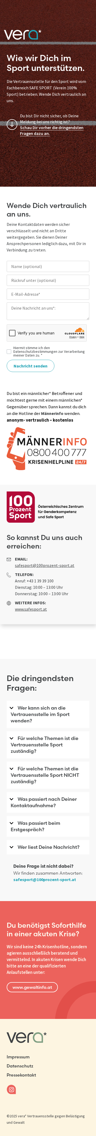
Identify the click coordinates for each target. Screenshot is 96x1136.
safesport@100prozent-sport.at (44, 879)
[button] (48, 716)
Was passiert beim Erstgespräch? (35, 826)
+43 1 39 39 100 (40, 580)
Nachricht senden (30, 366)
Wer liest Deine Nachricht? (48, 847)
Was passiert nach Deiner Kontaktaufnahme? (44, 802)
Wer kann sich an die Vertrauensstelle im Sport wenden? (40, 714)
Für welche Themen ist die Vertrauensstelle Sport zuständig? (44, 744)
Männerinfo (52, 413)
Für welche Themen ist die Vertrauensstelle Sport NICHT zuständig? (45, 775)
